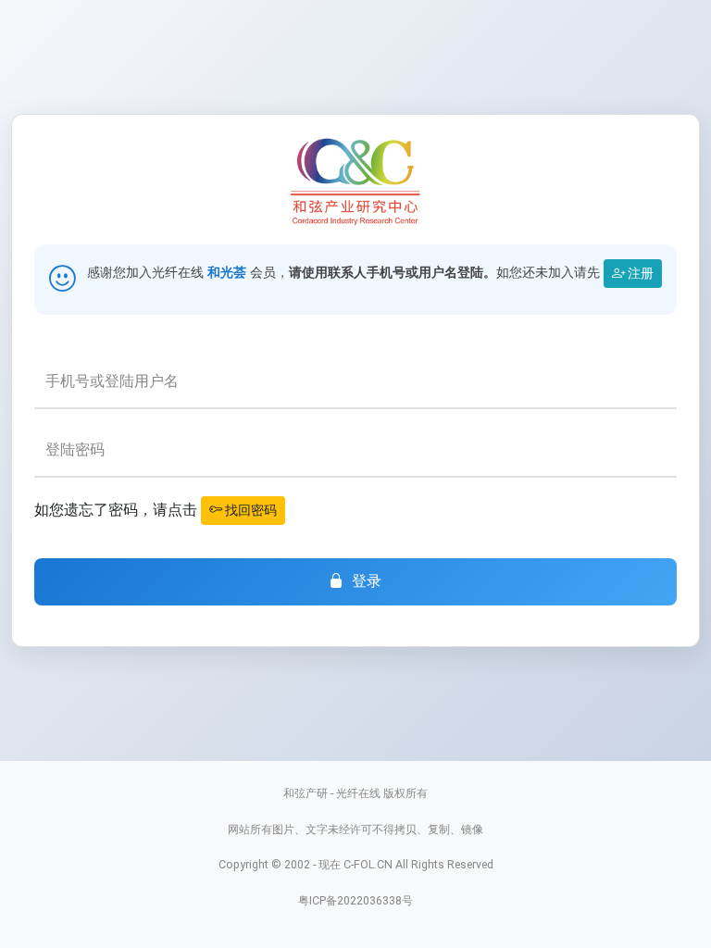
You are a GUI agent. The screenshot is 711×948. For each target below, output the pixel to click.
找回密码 (249, 510)
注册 (639, 273)
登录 (367, 581)
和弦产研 (305, 793)
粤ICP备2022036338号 (355, 900)
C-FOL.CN (368, 864)
